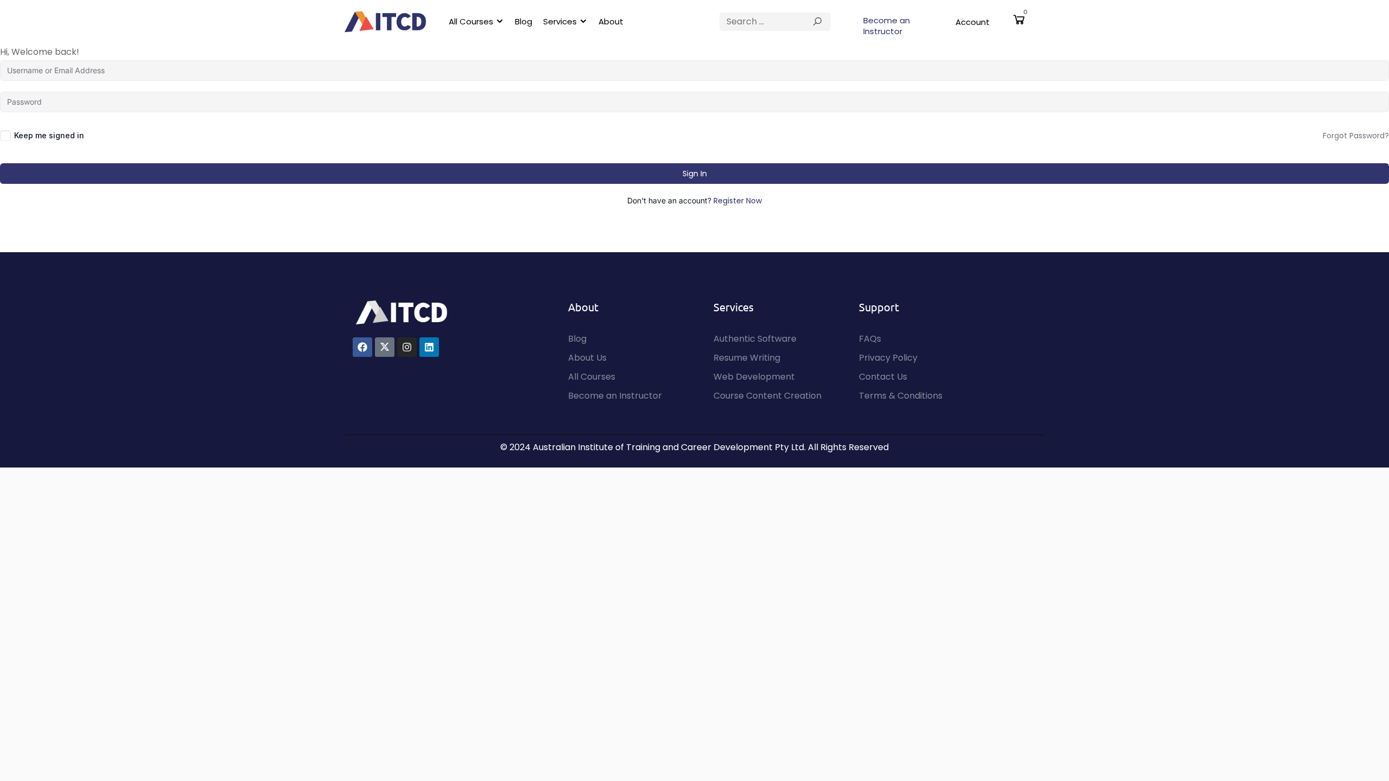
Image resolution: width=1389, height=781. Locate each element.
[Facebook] (362, 347)
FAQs (870, 338)
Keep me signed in (49, 135)
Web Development (754, 376)
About (610, 21)
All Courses (471, 21)
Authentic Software (755, 338)
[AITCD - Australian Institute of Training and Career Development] (385, 22)
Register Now (737, 200)
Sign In (695, 173)
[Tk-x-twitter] (384, 347)
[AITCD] (401, 311)
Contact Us (883, 376)
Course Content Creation (767, 395)
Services (560, 21)
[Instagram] (407, 347)
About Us (587, 357)
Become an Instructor (886, 26)
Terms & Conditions (900, 395)
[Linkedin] (429, 347)
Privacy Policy (888, 357)
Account (972, 22)
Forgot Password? (1356, 135)
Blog (523, 21)
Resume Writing (746, 357)
